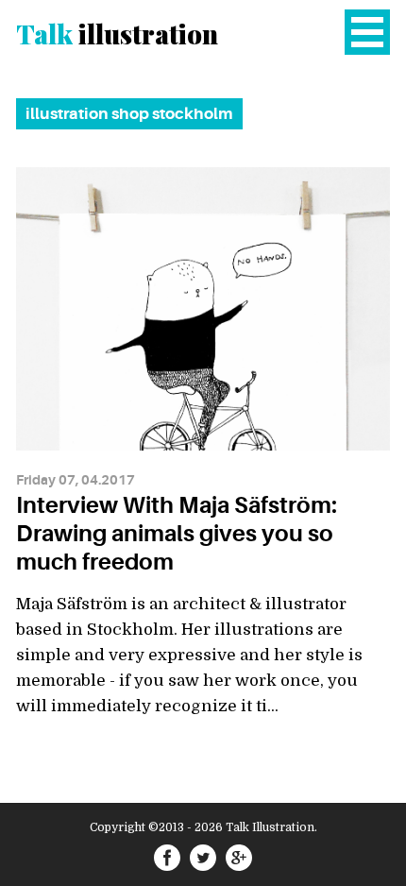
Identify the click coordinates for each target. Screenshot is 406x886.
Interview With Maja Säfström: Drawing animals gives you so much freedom (176, 533)
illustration (117, 33)
